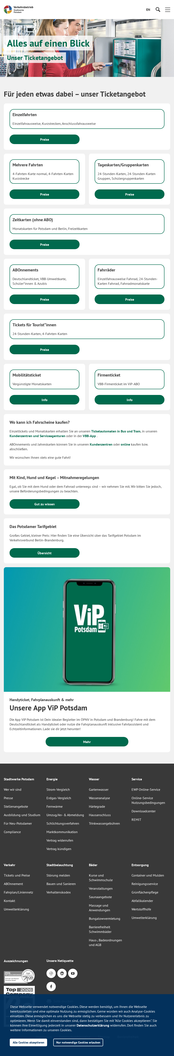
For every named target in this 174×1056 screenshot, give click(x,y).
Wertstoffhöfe (141, 909)
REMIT (136, 819)
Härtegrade (97, 806)
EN (149, 10)
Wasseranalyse (99, 798)
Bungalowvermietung (104, 918)
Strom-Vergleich (58, 789)
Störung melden (58, 875)
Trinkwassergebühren (104, 823)
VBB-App (89, 436)
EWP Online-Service (146, 789)
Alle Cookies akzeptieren (28, 1042)
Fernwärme (54, 806)
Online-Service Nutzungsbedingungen (148, 800)
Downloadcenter (144, 811)
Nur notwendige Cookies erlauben (78, 1042)
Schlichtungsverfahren (62, 823)
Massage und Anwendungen (99, 907)
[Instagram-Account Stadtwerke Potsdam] (51, 973)
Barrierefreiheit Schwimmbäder (100, 929)
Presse (8, 798)
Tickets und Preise (17, 875)
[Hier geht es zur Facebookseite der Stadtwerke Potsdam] (51, 986)
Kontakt (9, 901)
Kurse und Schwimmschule (101, 877)
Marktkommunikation (62, 832)
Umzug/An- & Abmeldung (65, 815)
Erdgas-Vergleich (58, 798)
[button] (167, 9)
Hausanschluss (100, 815)
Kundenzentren (101, 444)
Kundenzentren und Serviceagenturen (37, 436)
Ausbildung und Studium (22, 815)
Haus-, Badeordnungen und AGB (105, 942)
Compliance (12, 832)
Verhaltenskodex (58, 892)
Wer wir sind (12, 789)
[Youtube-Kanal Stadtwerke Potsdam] (72, 973)
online (126, 444)
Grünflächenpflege (145, 892)
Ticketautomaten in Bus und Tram (115, 431)
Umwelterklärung (16, 909)
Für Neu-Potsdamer (18, 823)
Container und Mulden (148, 875)
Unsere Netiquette (59, 961)
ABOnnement (13, 884)
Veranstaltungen (101, 888)
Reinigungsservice (145, 884)
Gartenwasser (98, 789)
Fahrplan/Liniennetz (18, 892)
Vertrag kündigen (58, 849)
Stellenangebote (16, 806)
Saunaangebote (100, 897)
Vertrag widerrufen (59, 840)
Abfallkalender (142, 901)
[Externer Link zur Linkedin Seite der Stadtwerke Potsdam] (62, 973)
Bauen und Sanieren (61, 884)
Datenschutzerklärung (93, 1025)
